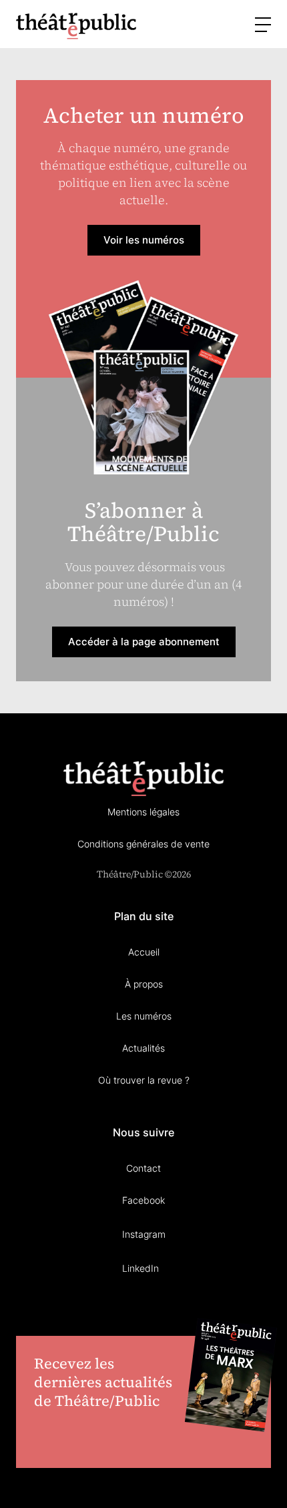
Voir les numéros (143, 240)
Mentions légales (143, 811)
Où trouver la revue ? (144, 1080)
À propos (144, 984)
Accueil (144, 952)
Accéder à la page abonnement (144, 641)
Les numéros (144, 1016)
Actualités (143, 1048)
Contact (143, 1168)
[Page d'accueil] (76, 26)
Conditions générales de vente (143, 843)
